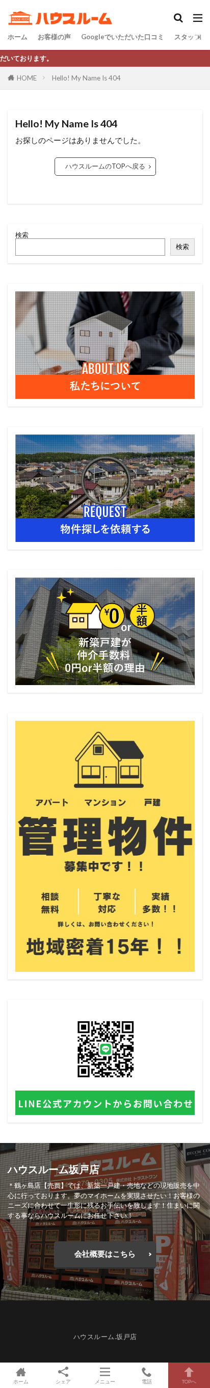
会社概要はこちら (105, 1253)
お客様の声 (54, 37)
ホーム (18, 37)
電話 (147, 1381)
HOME (27, 78)
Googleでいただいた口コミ (122, 37)
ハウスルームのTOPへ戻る (105, 166)
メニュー (105, 1381)
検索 (22, 235)
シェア (63, 1381)
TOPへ (189, 1381)
